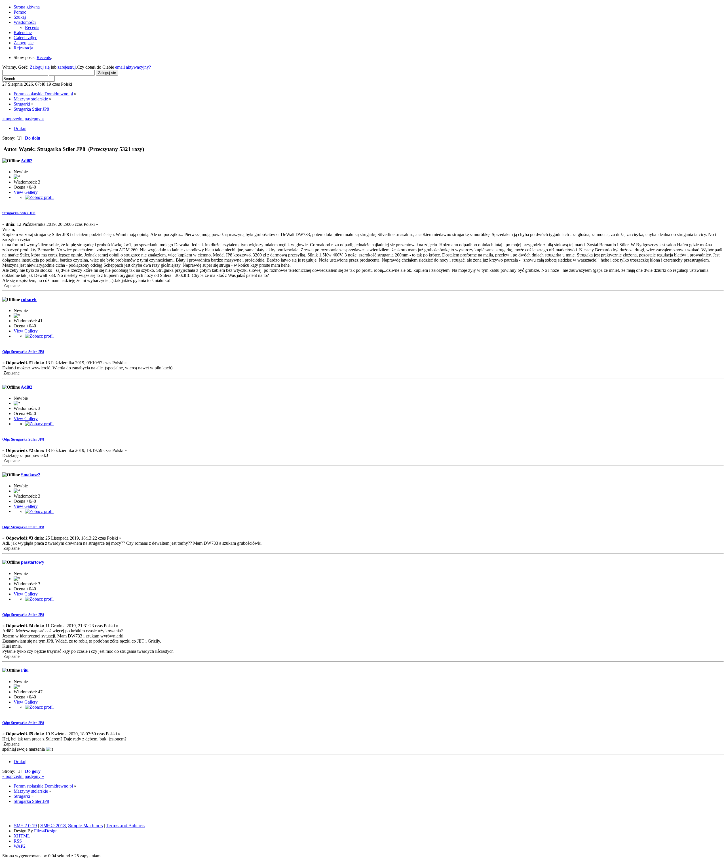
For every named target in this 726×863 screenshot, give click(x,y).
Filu (25, 670)
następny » (34, 118)
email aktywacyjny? (133, 67)
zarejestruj (67, 67)
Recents (44, 57)
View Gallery (26, 192)
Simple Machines (85, 825)
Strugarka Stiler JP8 (18, 213)
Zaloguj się (40, 67)
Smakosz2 (30, 474)
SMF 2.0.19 (25, 825)
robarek (29, 299)
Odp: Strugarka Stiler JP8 (23, 352)
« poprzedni (13, 118)
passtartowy (32, 562)
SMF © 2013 (53, 825)
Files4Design (46, 830)
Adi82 (26, 160)
